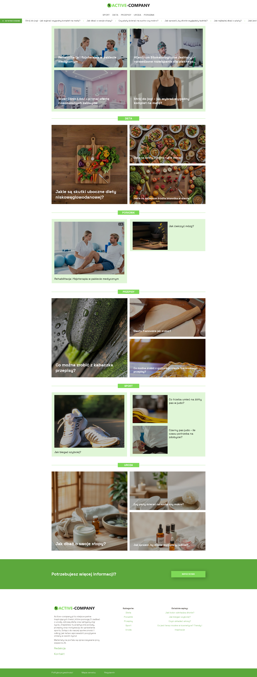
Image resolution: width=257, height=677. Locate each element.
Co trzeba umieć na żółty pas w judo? (185, 401)
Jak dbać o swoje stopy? (54, 20)
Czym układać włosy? (180, 621)
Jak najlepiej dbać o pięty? (182, 20)
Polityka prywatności (62, 672)
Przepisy (126, 15)
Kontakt (59, 654)
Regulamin (109, 672)
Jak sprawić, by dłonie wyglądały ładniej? (140, 20)
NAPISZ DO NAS (188, 574)
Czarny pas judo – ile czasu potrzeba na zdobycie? (182, 433)
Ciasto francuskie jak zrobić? (152, 331)
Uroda (137, 15)
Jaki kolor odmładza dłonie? (179, 612)
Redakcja (60, 648)
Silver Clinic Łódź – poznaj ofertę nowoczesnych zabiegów (83, 101)
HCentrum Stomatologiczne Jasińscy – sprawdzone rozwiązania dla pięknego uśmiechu (164, 59)
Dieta (115, 15)
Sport (106, 15)
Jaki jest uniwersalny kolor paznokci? (221, 20)
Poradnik (149, 15)
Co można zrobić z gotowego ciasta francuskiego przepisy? (165, 369)
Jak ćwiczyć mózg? (181, 226)
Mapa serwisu (89, 672)
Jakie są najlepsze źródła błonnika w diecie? (162, 198)
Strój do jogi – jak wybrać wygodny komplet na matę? (162, 101)
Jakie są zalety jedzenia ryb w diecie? (158, 157)
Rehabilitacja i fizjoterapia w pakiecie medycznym (87, 59)
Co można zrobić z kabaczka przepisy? (84, 367)
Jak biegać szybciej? (67, 452)
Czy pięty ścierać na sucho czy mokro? (93, 20)
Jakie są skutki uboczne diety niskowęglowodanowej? (86, 194)
